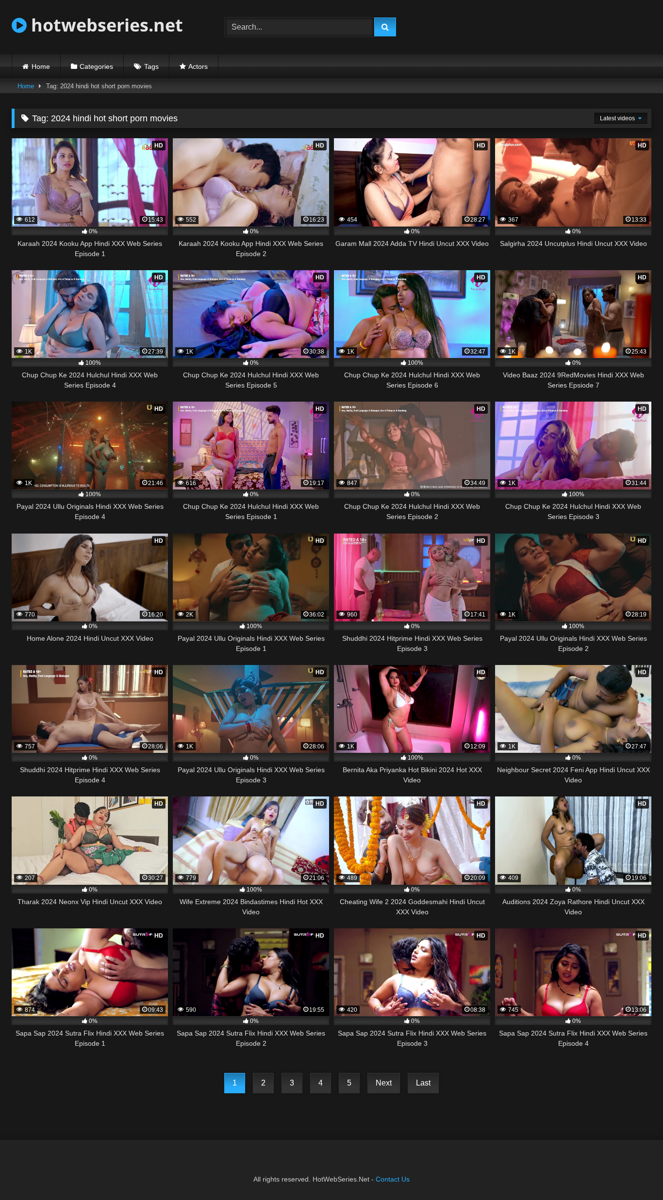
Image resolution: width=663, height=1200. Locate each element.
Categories (96, 66)
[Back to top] (633, 1171)
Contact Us (393, 1179)
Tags (151, 66)
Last (423, 1083)
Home (41, 66)
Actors (198, 66)
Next (384, 1083)
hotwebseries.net (105, 25)
